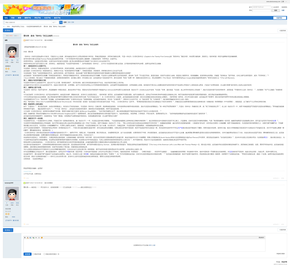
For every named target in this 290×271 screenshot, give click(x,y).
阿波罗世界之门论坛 (18, 26)
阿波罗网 (284, 262)
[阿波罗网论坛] (44, 9)
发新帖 (7, 30)
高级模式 (261, 237)
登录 (150, 245)
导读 (12, 18)
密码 (250, 10)
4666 (17, 203)
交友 (72, 22)
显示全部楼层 (49, 40)
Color (28, 237)
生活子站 (47, 18)
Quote (36, 237)
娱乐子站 (57, 18)
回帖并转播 (37, 254)
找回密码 (284, 7)
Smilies (42, 237)
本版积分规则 (281, 253)
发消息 (17, 75)
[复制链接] (56, 36)
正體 (282, 1)
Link (33, 237)
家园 (19, 18)
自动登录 (276, 7)
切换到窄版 (286, 2)
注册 (283, 10)
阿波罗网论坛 (4, 26)
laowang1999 (9, 183)
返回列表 (283, 30)
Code (39, 237)
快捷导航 (279, 18)
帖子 (54, 22)
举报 (282, 178)
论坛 (6, 18)
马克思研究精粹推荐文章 (34, 26)
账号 (250, 7)
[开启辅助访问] (265, 2)
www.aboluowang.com (273, 1)
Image (30, 237)
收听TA (9, 75)
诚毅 (6, 40)
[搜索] (61, 22)
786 (12, 60)
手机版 (278, 262)
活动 (69, 22)
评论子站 (37, 18)
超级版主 (8, 66)
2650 (12, 203)
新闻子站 (28, 18)
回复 (27, 178)
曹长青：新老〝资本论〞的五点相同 (54, 26)
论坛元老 (8, 209)
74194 (14, 71)
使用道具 (276, 178)
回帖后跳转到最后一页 (52, 254)
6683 (6, 60)
